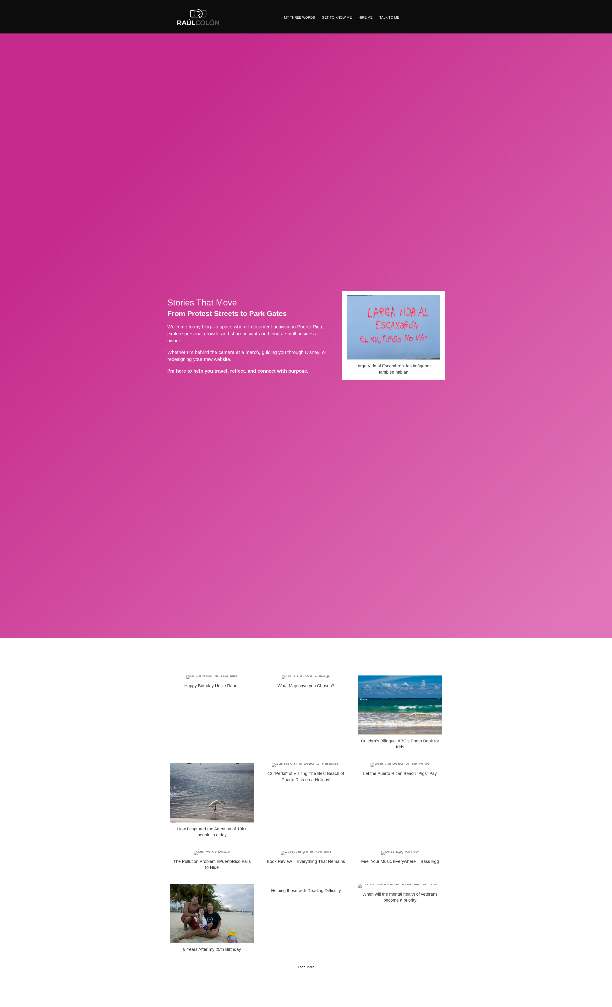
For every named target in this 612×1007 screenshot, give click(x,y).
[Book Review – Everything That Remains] (305, 862)
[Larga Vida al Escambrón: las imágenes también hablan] (393, 335)
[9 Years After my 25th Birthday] (212, 920)
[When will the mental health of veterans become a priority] (400, 920)
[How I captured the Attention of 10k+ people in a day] (212, 802)
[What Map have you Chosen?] (305, 714)
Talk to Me (389, 17)
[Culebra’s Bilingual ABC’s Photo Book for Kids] (400, 714)
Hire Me (365, 17)
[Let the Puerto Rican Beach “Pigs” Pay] (400, 802)
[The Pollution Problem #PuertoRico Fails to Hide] (212, 862)
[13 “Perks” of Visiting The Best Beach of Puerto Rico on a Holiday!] (305, 802)
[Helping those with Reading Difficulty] (305, 920)
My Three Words (299, 17)
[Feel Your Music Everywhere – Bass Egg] (400, 862)
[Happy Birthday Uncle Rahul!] (212, 714)
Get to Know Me (337, 17)
